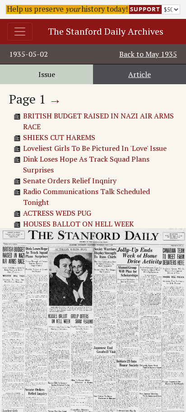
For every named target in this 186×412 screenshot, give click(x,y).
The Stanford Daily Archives (105, 31)
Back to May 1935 (148, 54)
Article (139, 74)
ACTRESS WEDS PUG (57, 213)
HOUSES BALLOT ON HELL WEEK (78, 224)
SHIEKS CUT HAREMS (59, 137)
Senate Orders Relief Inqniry (69, 181)
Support (145, 9)
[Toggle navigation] (20, 32)
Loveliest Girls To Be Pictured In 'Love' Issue (95, 148)
